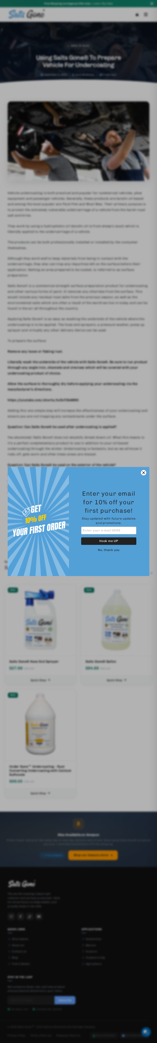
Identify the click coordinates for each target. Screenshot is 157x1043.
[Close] (143, 472)
